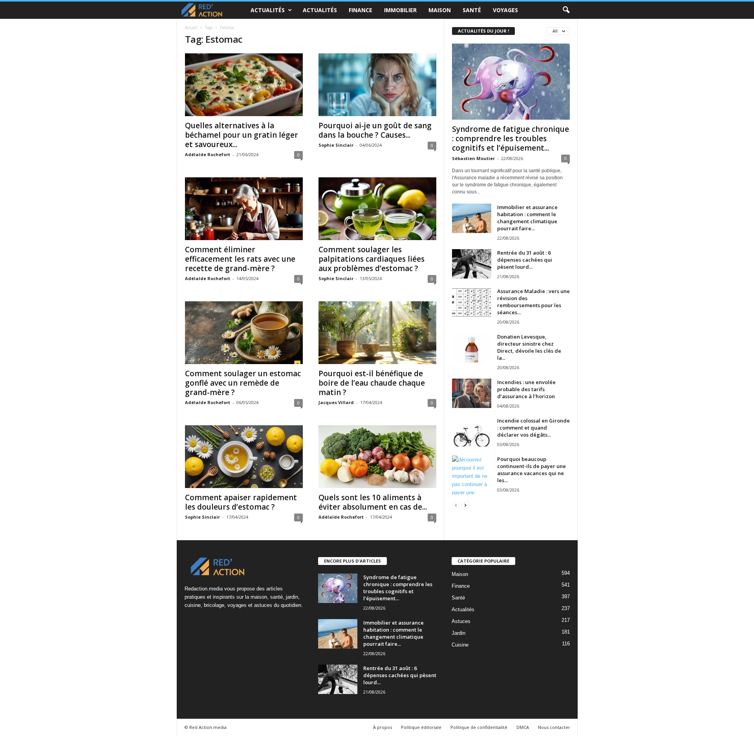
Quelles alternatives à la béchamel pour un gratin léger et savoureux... (241, 134)
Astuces (461, 621)
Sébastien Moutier (473, 158)
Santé (472, 10)
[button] (566, 10)
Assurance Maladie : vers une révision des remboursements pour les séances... (533, 302)
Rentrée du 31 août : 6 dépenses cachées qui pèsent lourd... (524, 259)
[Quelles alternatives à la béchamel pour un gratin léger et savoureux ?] (244, 84)
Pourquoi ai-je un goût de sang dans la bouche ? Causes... (375, 130)
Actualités (268, 10)
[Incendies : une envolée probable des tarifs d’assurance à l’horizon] (471, 393)
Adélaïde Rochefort (207, 154)
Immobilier (400, 10)
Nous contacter (554, 727)
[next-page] (465, 505)
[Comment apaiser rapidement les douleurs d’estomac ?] (244, 456)
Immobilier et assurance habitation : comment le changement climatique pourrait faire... (527, 218)
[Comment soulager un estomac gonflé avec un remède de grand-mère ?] (244, 332)
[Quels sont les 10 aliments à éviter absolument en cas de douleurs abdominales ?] (377, 456)
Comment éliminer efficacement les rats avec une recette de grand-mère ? (240, 258)
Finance (360, 10)
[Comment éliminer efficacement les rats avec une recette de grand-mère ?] (244, 208)
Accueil (191, 27)
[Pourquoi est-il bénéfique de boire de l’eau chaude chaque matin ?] (377, 332)
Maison (439, 10)
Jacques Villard (336, 402)
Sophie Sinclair (335, 145)
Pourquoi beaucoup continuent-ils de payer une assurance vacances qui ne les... (531, 469)
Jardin (458, 633)
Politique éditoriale (421, 727)
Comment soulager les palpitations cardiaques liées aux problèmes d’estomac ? (371, 258)
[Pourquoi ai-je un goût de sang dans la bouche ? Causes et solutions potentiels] (377, 84)
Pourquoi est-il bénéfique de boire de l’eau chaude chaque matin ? (371, 382)
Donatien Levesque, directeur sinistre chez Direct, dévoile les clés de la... (529, 347)
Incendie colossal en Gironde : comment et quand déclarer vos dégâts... (533, 427)
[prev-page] (456, 505)
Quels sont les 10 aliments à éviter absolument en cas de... (372, 502)
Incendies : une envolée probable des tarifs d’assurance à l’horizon (526, 389)
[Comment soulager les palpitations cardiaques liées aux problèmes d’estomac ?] (377, 208)
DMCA (522, 727)
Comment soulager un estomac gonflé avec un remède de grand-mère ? (243, 382)
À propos (382, 727)
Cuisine (460, 645)
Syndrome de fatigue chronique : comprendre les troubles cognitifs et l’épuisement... (510, 138)
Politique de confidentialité (478, 727)
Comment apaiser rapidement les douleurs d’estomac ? (241, 502)
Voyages (505, 10)
